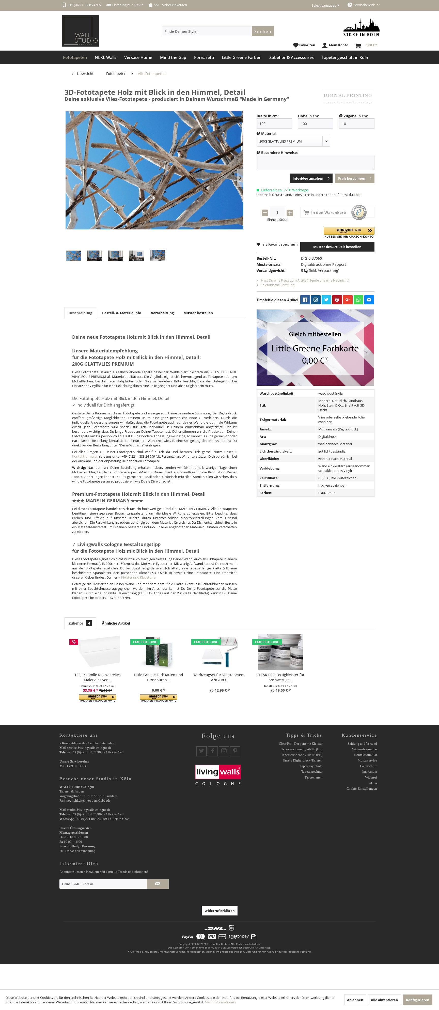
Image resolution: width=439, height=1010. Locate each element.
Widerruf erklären (220, 910)
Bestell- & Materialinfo (121, 312)
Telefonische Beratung (277, 285)
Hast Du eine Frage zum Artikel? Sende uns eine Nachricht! (304, 280)
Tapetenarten (313, 777)
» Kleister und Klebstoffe (137, 577)
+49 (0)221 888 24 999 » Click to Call (97, 814)
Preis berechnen (351, 178)
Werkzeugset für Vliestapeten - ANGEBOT (219, 677)
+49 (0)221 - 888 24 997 (84, 5)
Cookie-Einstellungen (362, 788)
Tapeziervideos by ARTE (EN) (301, 755)
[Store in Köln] (361, 27)
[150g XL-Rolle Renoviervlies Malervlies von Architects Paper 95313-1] (98, 652)
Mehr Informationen (220, 1002)
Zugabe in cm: (356, 116)
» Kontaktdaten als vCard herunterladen (86, 743)
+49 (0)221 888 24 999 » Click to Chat (102, 819)
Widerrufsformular (364, 749)
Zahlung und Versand (362, 743)
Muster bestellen (198, 312)
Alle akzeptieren (384, 1000)
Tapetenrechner (311, 771)
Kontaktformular (365, 755)
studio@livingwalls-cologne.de (89, 810)
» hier (358, 194)
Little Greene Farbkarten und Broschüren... (158, 677)
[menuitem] (218, 31)
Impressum (369, 771)
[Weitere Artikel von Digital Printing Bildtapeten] (347, 97)
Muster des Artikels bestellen (337, 246)
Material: (269, 133)
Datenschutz (368, 766)
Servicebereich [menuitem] (364, 5)
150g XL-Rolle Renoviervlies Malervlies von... (97, 677)
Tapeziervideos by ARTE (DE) (301, 749)
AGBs (373, 783)
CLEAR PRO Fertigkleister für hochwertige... (281, 677)
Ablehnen (355, 1000)
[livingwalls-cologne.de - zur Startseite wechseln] (80, 31)
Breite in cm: (268, 116)
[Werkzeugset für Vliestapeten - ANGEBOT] (219, 652)
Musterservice (367, 760)
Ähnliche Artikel (116, 623)
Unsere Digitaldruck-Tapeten (302, 760)
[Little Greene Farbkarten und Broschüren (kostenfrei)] (158, 652)
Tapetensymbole (311, 766)
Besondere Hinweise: (279, 152)
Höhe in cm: (308, 116)
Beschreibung (80, 312)
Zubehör (79, 623)
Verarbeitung (162, 312)
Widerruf (371, 777)
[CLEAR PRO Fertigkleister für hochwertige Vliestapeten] (280, 652)
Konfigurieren (417, 1000)
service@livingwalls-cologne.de (89, 748)
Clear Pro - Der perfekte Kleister (300, 743)
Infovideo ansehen (308, 178)
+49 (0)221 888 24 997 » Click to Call (97, 752)
